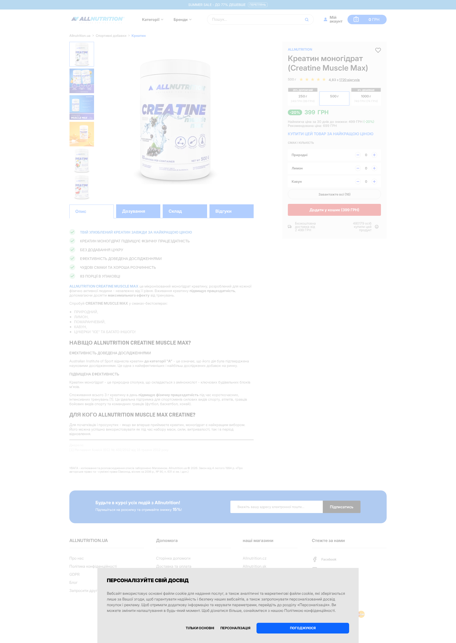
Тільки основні (200, 628)
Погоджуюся (303, 628)
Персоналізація (235, 628)
